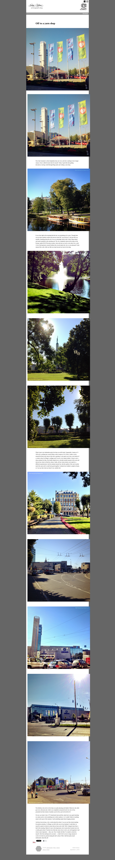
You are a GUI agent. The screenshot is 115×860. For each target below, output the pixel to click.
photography (50, 847)
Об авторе (85, 13)
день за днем (46, 849)
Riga (54, 847)
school (58, 847)
